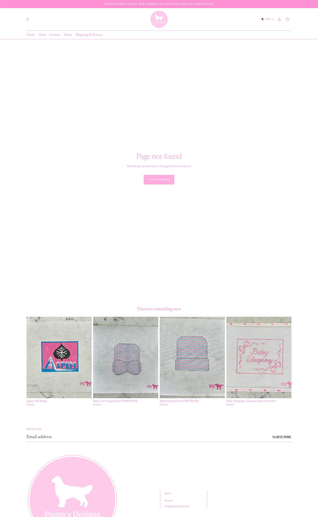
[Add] (86, 392)
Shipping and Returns (177, 506)
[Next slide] (314, 4)
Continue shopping (159, 179)
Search (168, 501)
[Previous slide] (4, 4)
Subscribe (282, 437)
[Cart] (287, 19)
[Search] (28, 19)
